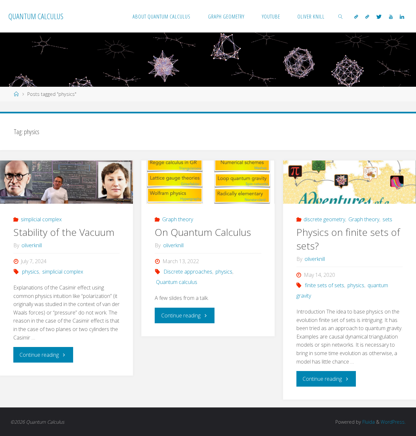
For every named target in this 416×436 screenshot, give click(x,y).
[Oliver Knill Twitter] (379, 16)
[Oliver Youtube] (390, 16)
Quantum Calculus (35, 16)
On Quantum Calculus (203, 232)
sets (387, 219)
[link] (340, 16)
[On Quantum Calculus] (207, 182)
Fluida (368, 422)
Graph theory (177, 219)
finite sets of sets (324, 285)
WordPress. (393, 422)
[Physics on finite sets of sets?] (349, 182)
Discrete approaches (187, 271)
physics (30, 271)
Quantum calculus (176, 282)
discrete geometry (324, 219)
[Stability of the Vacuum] (66, 182)
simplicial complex (41, 219)
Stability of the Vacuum (63, 232)
